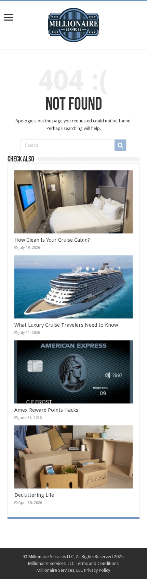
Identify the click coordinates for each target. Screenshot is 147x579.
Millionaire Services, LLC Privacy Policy (73, 570)
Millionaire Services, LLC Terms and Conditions (73, 563)
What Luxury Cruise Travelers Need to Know (66, 325)
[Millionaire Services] (73, 23)
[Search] (120, 145)
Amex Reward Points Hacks (46, 410)
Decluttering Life (34, 495)
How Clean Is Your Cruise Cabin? (52, 240)
